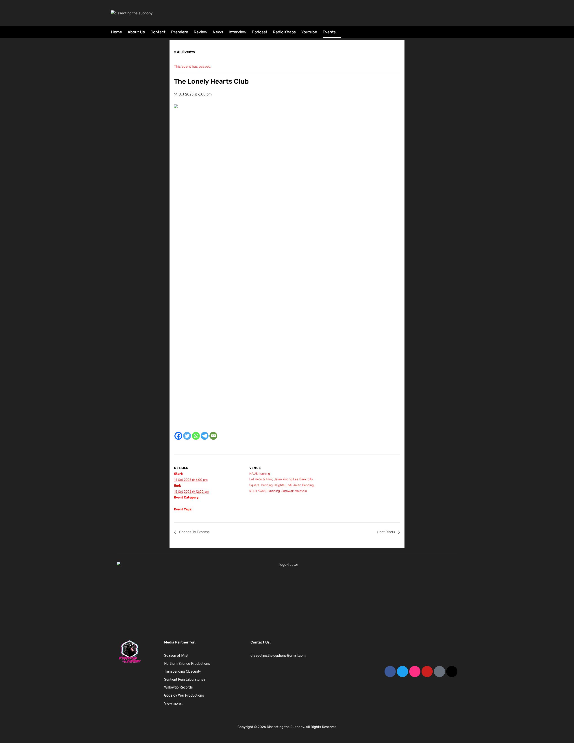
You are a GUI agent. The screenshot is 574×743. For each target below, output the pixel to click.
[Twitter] (187, 436)
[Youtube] (427, 671)
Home (116, 32)
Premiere (179, 32)
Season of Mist (176, 655)
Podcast (259, 32)
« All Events (184, 52)
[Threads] (451, 671)
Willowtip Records (178, 687)
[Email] (213, 436)
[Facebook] (178, 436)
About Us (136, 32)
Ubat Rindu (386, 532)
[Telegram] (205, 436)
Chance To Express (194, 532)
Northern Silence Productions (187, 663)
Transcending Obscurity (182, 671)
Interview (237, 32)
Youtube (309, 32)
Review (200, 32)
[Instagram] (414, 671)
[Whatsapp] (196, 436)
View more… (173, 703)
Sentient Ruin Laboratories (185, 679)
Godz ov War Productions (184, 695)
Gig (176, 503)
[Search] (460, 32)
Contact (157, 32)
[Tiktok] (439, 671)
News (218, 32)
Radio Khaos (284, 32)
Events (329, 32)
